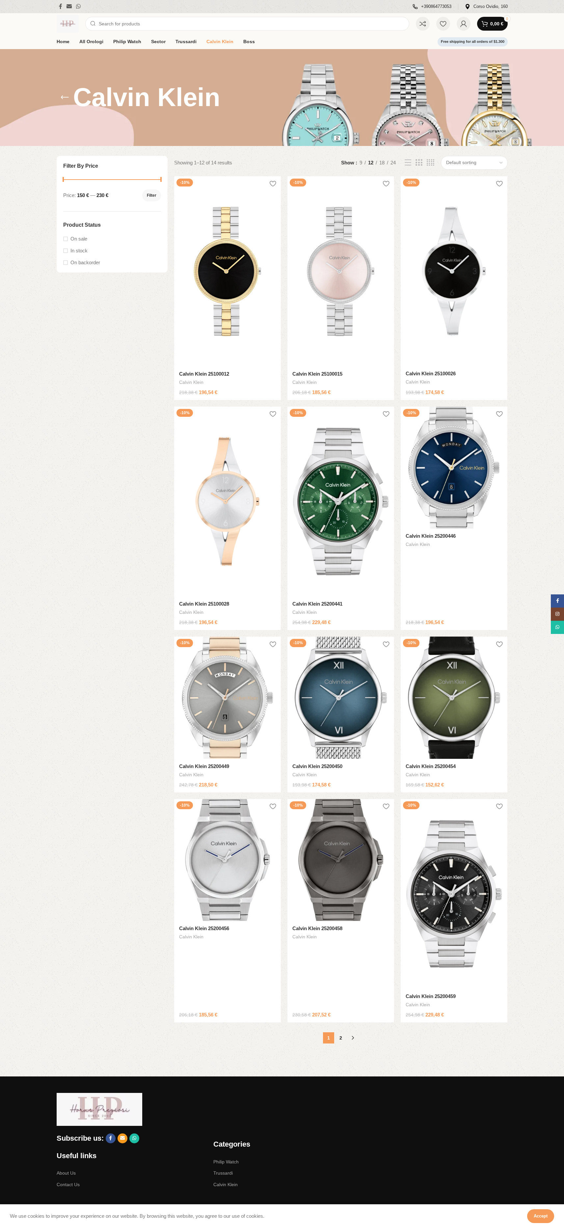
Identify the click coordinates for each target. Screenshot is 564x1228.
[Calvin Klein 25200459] (454, 894)
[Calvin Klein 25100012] (227, 271)
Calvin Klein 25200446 (431, 536)
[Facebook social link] (61, 6)
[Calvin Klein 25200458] (340, 860)
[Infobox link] (432, 7)
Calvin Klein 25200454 (431, 766)
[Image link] (99, 1109)
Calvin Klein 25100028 (204, 604)
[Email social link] (69, 6)
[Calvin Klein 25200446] (454, 467)
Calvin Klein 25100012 (204, 374)
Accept (541, 1216)
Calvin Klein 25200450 (317, 766)
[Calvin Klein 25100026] (454, 271)
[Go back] (65, 97)
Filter (151, 195)
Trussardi (223, 1173)
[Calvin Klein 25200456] (227, 860)
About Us (66, 1173)
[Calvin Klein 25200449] (227, 697)
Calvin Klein (191, 382)
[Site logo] (68, 23)
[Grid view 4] (430, 162)
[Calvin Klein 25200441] (340, 501)
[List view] (408, 162)
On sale (78, 239)
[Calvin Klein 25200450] (340, 697)
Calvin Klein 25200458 (317, 928)
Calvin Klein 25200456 (204, 928)
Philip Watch (226, 1161)
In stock (79, 250)
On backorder (85, 262)
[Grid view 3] (419, 162)
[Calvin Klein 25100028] (227, 501)
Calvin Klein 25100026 (431, 373)
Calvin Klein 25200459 (431, 996)
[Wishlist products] (443, 23)
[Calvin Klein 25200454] (454, 697)
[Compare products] (423, 23)
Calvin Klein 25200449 (204, 766)
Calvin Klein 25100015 (317, 374)
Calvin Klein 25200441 (317, 604)
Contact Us (68, 1184)
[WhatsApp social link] (78, 6)
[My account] (463, 23)
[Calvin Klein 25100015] (340, 271)
